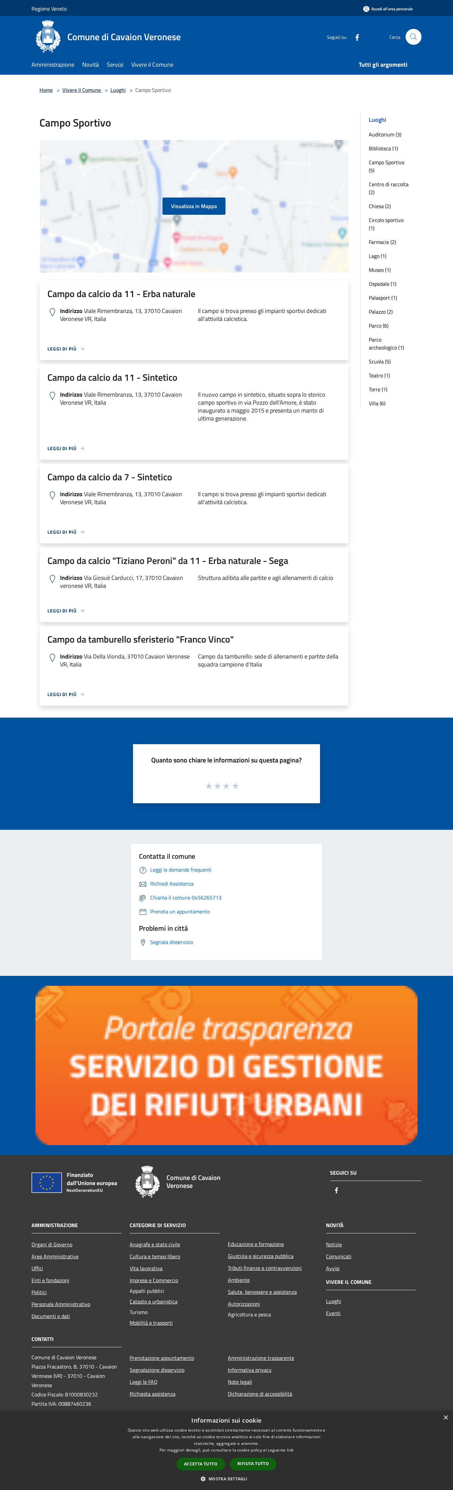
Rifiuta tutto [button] (253, 1463)
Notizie (334, 1244)
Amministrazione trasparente (261, 1358)
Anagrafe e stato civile (155, 1244)
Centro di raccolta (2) (389, 188)
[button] (226, 1478)
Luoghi (118, 90)
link (290, 1450)
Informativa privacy (250, 1370)
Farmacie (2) (382, 242)
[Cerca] (413, 37)
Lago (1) (377, 256)
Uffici (37, 1268)
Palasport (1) (383, 298)
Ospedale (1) (382, 284)
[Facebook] (354, 36)
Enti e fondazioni (50, 1280)
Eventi (333, 1313)
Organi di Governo (52, 1244)
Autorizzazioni (244, 1304)
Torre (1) (378, 389)
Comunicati (339, 1256)
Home (46, 90)
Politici (39, 1292)
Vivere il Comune (82, 90)
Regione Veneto (49, 9)
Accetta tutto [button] (201, 1464)
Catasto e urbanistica (153, 1301)
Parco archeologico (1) (386, 344)
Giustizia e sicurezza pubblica (260, 1256)
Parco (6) (378, 326)
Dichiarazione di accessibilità (260, 1394)
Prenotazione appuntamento (162, 1358)
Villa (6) (377, 403)
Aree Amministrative (55, 1256)
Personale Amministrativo (61, 1304)
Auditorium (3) (385, 134)
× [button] (445, 1417)
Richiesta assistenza (152, 1394)
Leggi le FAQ (144, 1382)
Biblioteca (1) (383, 148)
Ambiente (239, 1280)
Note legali (240, 1382)
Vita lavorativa (146, 1268)
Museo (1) (380, 270)
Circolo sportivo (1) (386, 224)
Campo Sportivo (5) (386, 166)
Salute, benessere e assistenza (262, 1292)
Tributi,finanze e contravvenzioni (265, 1268)
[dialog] (226, 1450)
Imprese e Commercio (154, 1280)
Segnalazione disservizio (157, 1370)
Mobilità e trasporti (151, 1323)
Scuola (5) (380, 361)
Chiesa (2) (380, 206)
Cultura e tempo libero (155, 1256)
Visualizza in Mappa (194, 206)
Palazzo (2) (381, 312)
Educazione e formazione (256, 1244)
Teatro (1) (379, 375)
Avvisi (333, 1268)
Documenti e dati (51, 1316)
